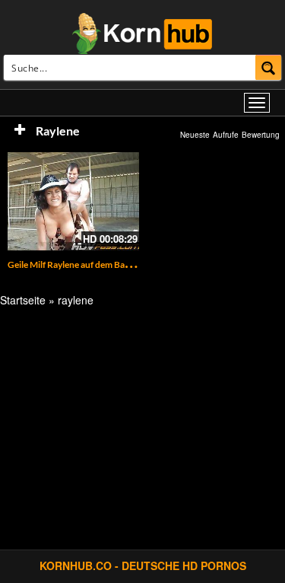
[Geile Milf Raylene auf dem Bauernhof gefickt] (73, 201)
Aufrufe (226, 134)
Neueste (195, 134)
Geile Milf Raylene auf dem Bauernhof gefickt (97, 264)
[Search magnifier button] (268, 67)
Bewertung (261, 134)
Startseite (23, 299)
